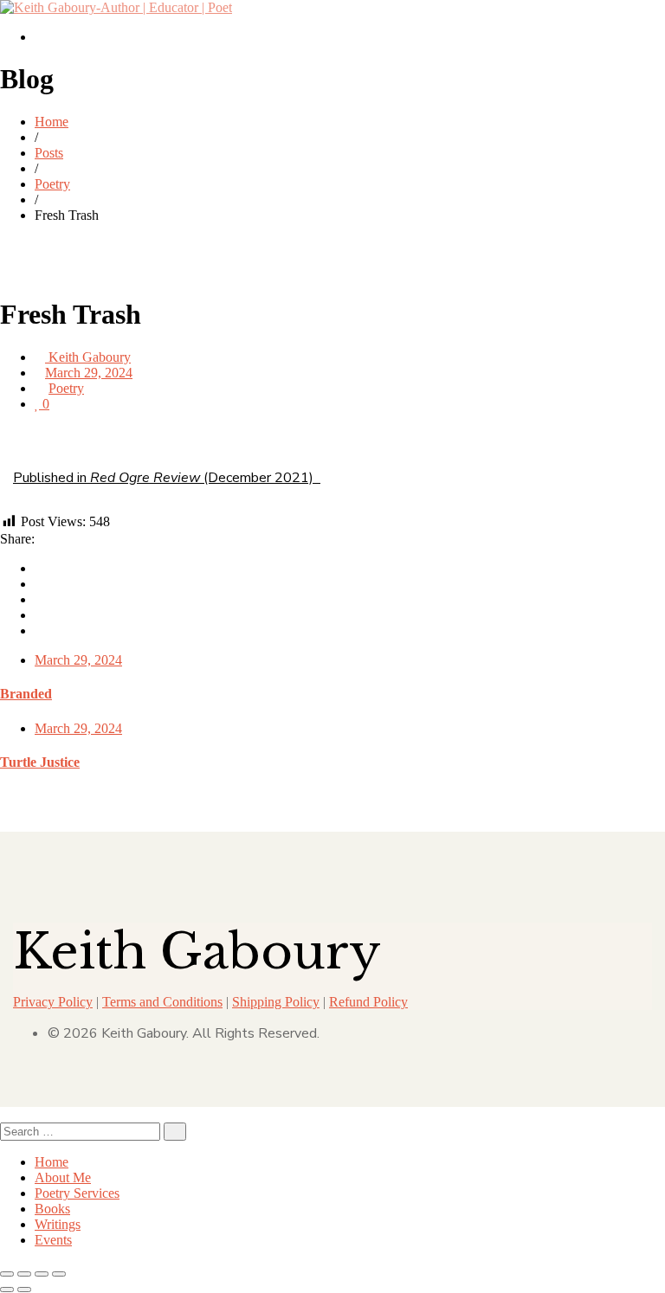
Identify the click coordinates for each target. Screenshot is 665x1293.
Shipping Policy (276, 1001)
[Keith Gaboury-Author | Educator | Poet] (116, 7)
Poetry (66, 388)
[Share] (41, 1274)
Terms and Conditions (162, 1001)
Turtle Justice (40, 762)
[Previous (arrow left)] (7, 1289)
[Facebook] (40, 568)
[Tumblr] (40, 615)
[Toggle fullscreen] (24, 1274)
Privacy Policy (53, 1001)
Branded (26, 693)
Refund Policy (368, 1001)
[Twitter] (40, 583)
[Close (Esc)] (59, 1274)
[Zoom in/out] (7, 1274)
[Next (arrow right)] (24, 1289)
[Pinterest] (40, 630)
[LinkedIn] (40, 599)
